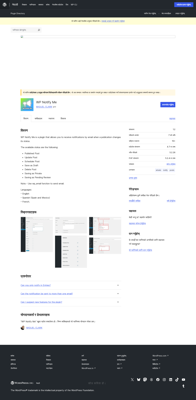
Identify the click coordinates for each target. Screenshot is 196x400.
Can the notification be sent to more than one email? (47, 293)
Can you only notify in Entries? (36, 285)
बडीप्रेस (156, 368)
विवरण (25, 118)
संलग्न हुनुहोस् (121, 356)
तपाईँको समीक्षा (134, 200)
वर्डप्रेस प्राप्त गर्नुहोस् (184, 4)
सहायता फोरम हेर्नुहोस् (137, 223)
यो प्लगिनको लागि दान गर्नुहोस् (140, 250)
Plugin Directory (18, 13)
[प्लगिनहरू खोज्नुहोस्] (39, 30)
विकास (63, 118)
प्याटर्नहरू (49, 368)
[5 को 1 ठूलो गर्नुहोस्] (49, 220)
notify (165, 170)
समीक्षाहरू (38, 118)
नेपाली (38, 383)
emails (158, 170)
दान (119, 364)
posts (172, 170)
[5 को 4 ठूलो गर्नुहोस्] (117, 220)
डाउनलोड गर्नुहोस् (168, 104)
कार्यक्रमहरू (121, 360)
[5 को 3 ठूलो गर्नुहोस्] (83, 239)
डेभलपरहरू (85, 364)
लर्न (83, 356)
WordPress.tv (89, 368)
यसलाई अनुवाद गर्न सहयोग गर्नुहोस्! (113, 21)
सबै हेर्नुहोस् (171, 200)
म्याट (155, 360)
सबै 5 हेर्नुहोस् (171, 164)
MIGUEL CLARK (44, 106)
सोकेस (48, 356)
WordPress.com (161, 356)
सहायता (172, 118)
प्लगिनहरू (49, 364)
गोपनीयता (14, 368)
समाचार (13, 360)
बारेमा (12, 356)
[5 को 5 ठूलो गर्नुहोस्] (117, 241)
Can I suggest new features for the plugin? (41, 302)
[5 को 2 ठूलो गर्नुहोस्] (83, 220)
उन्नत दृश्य (133, 177)
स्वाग (120, 368)
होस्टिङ (13, 364)
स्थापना (51, 118)
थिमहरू (48, 360)
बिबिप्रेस (156, 364)
